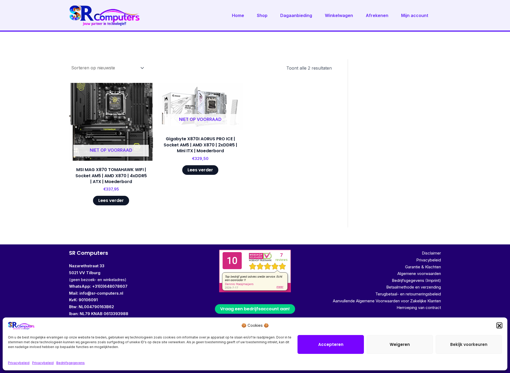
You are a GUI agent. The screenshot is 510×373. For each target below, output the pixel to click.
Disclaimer (431, 253)
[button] (499, 325)
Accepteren (330, 344)
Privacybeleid (18, 363)
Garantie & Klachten (423, 266)
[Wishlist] (145, 91)
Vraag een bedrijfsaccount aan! (255, 309)
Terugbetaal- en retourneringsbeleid (408, 293)
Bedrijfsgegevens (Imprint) (416, 280)
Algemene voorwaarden (419, 273)
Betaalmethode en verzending (413, 287)
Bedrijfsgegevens (70, 363)
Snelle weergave (111, 155)
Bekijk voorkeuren (468, 344)
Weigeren (400, 344)
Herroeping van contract (419, 307)
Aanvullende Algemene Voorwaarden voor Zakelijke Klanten (387, 300)
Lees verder (111, 200)
